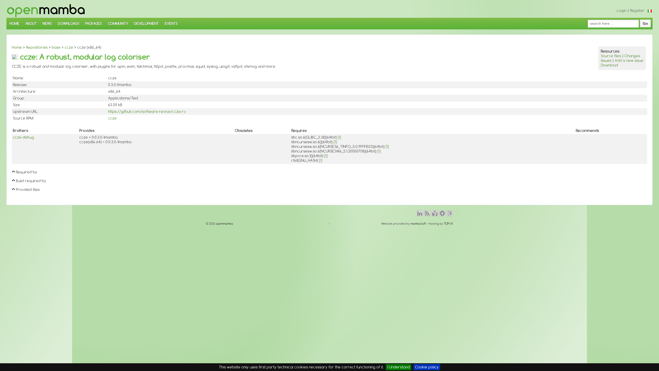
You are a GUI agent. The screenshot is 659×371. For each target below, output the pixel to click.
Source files (611, 56)
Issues (606, 60)
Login (621, 10)
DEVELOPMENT (146, 23)
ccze (69, 47)
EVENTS (171, 23)
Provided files (28, 189)
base (56, 47)
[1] (339, 137)
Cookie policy (427, 367)
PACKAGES (93, 23)
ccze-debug (23, 137)
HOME (14, 23)
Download (609, 65)
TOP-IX (448, 223)
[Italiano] (650, 10)
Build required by (31, 181)
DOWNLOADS (68, 23)
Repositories (37, 47)
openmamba (224, 223)
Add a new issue (629, 60)
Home (17, 47)
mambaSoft (418, 223)
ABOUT (31, 23)
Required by (26, 172)
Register (637, 10)
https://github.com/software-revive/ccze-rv (147, 111)
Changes (632, 56)
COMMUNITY (118, 23)
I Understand (398, 367)
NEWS (47, 23)
